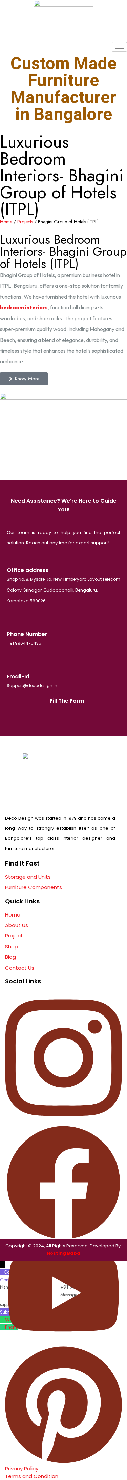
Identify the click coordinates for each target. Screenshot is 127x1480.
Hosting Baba (63, 1253)
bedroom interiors (24, 307)
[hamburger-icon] (119, 47)
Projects (25, 221)
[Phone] (2, 1327)
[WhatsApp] (2, 1319)
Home (6, 221)
